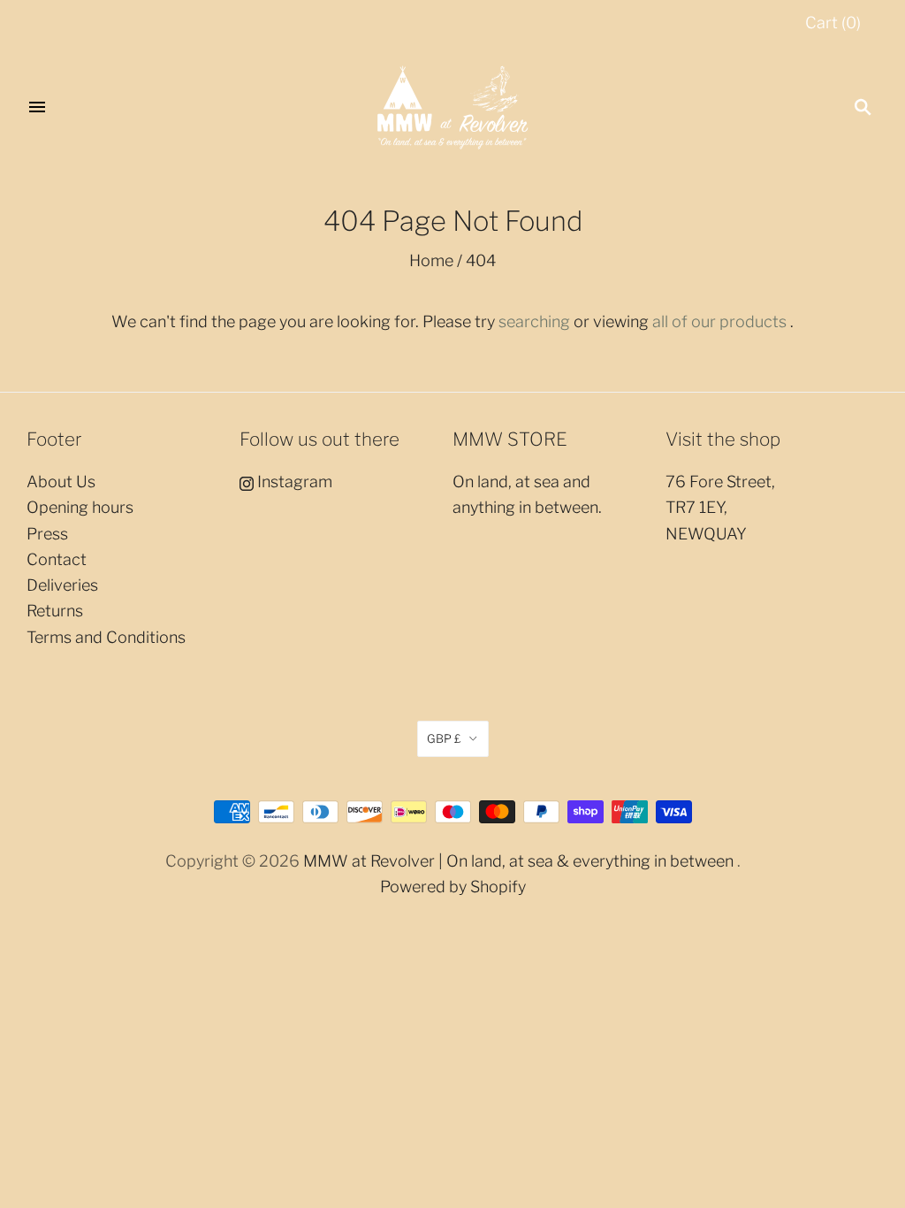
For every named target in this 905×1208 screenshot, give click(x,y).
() (833, 22)
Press (47, 533)
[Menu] (37, 107)
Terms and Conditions (106, 637)
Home (431, 260)
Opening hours (80, 507)
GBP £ (444, 738)
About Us (61, 481)
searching (534, 321)
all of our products (719, 321)
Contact (57, 559)
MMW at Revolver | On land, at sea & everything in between (518, 861)
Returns (55, 610)
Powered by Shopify (453, 886)
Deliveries (62, 585)
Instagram (293, 481)
